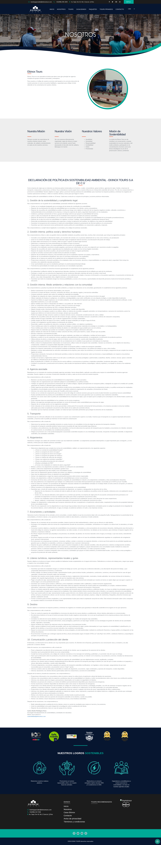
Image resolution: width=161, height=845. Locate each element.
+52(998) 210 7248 (35, 812)
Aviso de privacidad (72, 818)
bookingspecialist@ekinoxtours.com (41, 2)
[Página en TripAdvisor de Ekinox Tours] (81, 833)
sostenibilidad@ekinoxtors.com (36, 716)
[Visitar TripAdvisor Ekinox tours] (116, 2)
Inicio (66, 806)
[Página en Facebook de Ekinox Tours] (74, 833)
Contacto (68, 815)
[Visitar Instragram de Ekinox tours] (119, 2)
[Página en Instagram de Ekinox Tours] (85, 833)
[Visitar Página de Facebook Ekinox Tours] (109, 2)
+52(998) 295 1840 (62, 2)
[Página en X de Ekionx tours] (78, 833)
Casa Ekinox (81, 9)
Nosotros (68, 809)
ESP (127, 2)
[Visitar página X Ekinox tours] (112, 2)
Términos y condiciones (74, 822)
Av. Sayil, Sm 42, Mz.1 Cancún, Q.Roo (82, 2)
